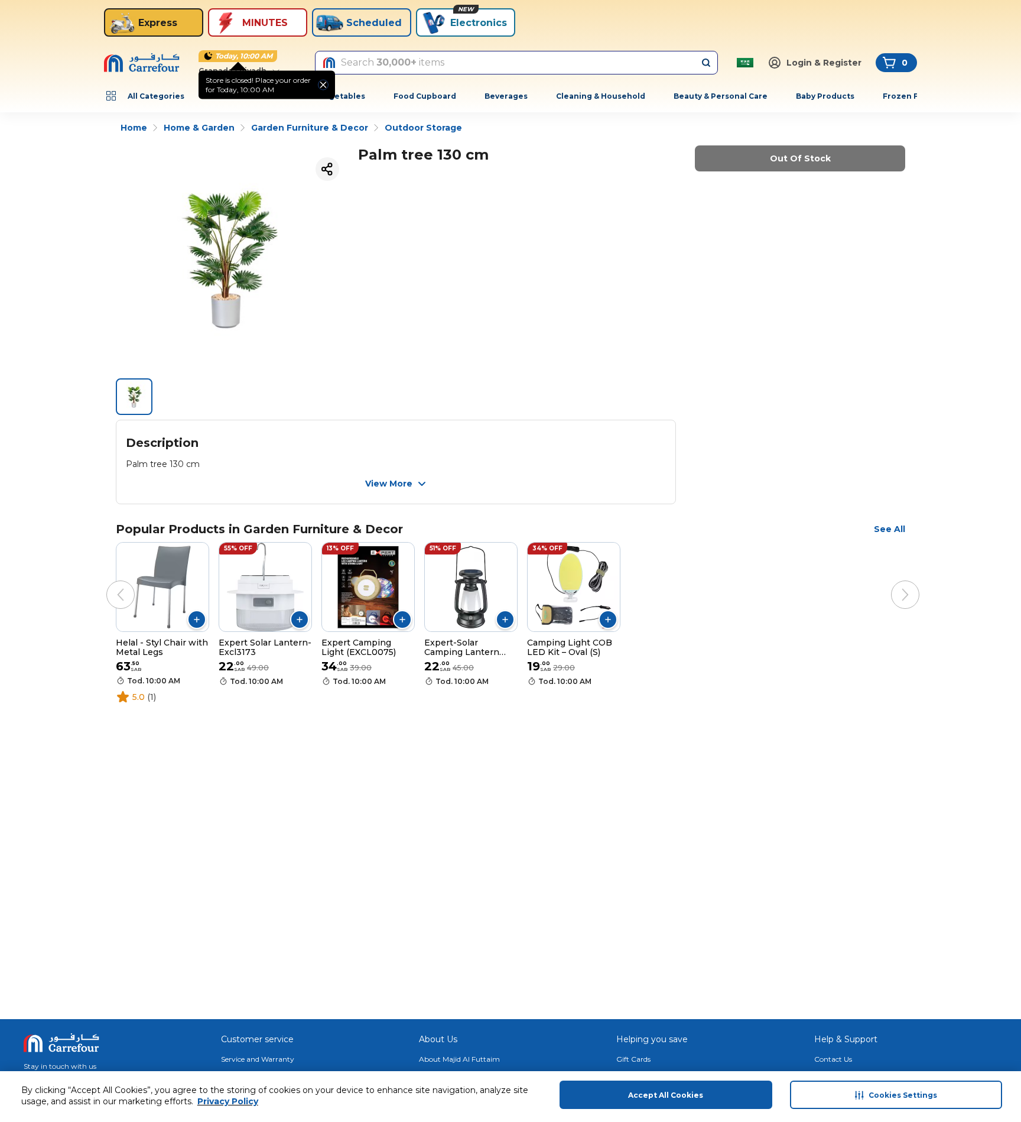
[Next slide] (893, 583)
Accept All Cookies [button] (665, 1095)
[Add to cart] (196, 619)
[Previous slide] (108, 583)
